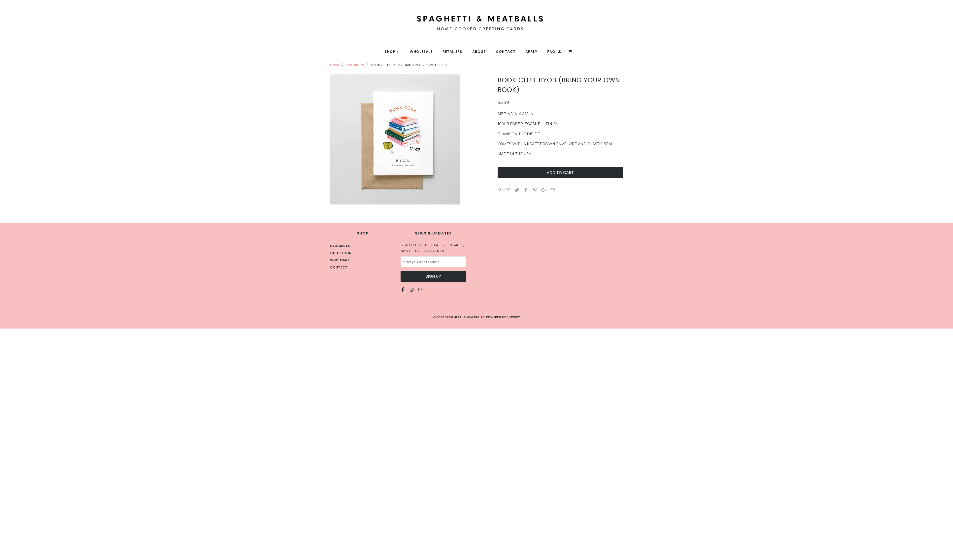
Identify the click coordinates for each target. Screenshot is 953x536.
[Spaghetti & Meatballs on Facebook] (403, 290)
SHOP (391, 51)
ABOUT (479, 51)
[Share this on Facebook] (525, 190)
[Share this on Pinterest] (534, 190)
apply (531, 51)
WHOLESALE (421, 51)
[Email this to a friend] (552, 190)
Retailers (452, 51)
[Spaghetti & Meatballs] (445, 20)
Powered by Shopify (503, 317)
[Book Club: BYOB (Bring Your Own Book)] (395, 139)
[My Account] (560, 52)
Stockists (340, 245)
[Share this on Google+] (543, 190)
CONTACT (505, 51)
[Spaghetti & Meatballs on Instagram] (412, 290)
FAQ (551, 51)
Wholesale (339, 260)
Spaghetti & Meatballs (464, 317)
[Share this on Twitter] (516, 190)
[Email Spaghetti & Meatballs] (421, 290)
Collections (342, 253)
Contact (338, 267)
